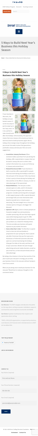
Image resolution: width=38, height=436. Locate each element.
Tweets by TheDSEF (9, 342)
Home (2, 58)
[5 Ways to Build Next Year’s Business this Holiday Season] (4, 80)
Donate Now (7, 11)
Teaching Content (28, 7)
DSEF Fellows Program (9, 7)
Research (18, 7)
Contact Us (22, 432)
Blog (4, 69)
